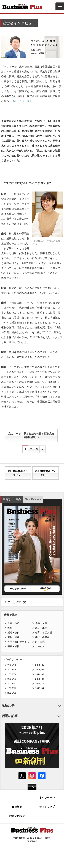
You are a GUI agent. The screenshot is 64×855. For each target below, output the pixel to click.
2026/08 (11, 665)
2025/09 (39, 688)
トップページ (47, 797)
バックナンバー (18, 588)
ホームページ (22, 101)
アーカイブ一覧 (17, 602)
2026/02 (11, 679)
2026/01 (39, 679)
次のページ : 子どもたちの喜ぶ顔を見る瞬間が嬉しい (31, 435)
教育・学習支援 (43, 632)
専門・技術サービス (18, 641)
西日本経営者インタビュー (45, 473)
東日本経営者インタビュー (18, 473)
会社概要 (17, 806)
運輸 (9, 627)
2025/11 (39, 683)
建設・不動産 (42, 637)
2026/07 (39, 665)
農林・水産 (41, 627)
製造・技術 (13, 632)
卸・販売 (40, 641)
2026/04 (11, 674)
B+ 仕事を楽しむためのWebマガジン (23, 6)
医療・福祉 (13, 646)
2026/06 (11, 669)
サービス (40, 646)
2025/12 (11, 683)
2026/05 (39, 669)
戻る (30, 789)
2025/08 (11, 693)
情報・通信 (13, 637)
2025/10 (11, 688)
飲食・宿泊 (13, 623)
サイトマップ (47, 806)
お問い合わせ (17, 815)
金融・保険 (41, 623)
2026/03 (39, 674)
